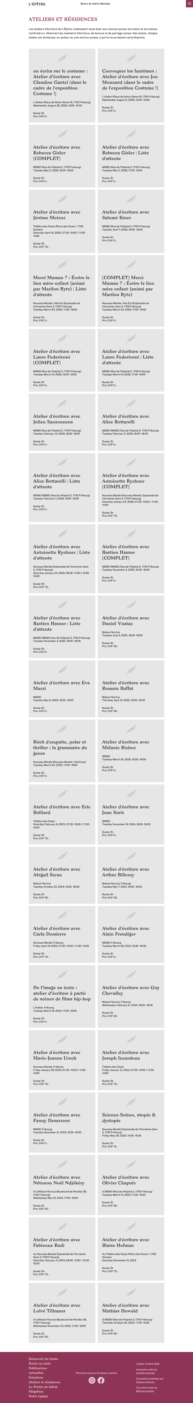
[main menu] (189, 3)
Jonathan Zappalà (145, 1373)
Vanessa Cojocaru (145, 1382)
